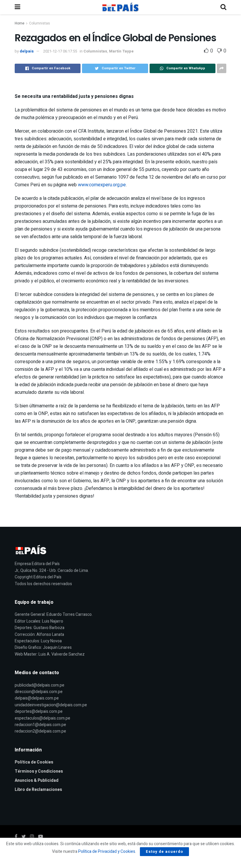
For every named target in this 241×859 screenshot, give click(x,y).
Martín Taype (121, 51)
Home (19, 23)
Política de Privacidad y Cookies (106, 851)
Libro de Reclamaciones (38, 789)
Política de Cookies (34, 762)
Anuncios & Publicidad (36, 780)
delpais (27, 51)
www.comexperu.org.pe (102, 184)
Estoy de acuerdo (164, 851)
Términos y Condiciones (39, 771)
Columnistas (39, 23)
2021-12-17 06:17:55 (60, 51)
